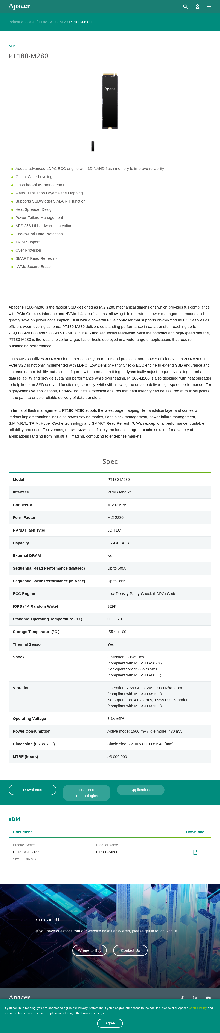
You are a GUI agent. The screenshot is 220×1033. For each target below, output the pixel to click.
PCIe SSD (47, 22)
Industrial (16, 22)
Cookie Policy (198, 1008)
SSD (31, 22)
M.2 (63, 22)
